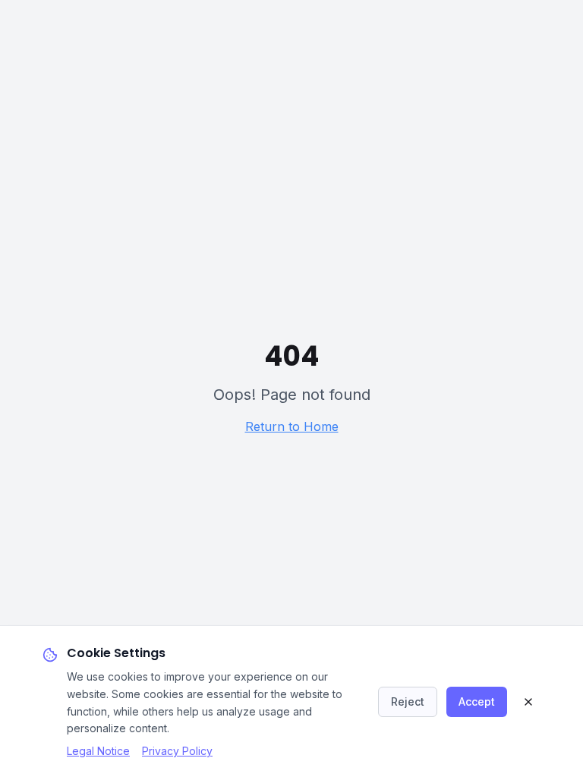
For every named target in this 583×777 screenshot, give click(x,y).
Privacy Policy (177, 750)
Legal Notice (98, 750)
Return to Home (292, 426)
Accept (477, 701)
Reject (407, 701)
